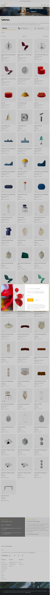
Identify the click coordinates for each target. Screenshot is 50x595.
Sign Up (30, 299)
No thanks (36, 299)
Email (29, 295)
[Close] (47, 286)
